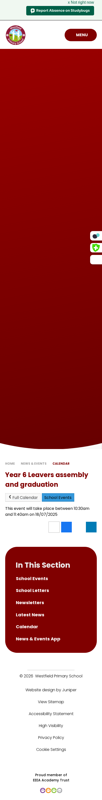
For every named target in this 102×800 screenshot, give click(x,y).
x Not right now (81, 2)
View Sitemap (51, 702)
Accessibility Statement (51, 714)
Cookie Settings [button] (51, 749)
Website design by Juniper (51, 690)
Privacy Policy (51, 737)
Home (10, 463)
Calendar (61, 463)
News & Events (34, 463)
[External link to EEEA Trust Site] (51, 790)
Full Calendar (25, 497)
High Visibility (51, 726)
